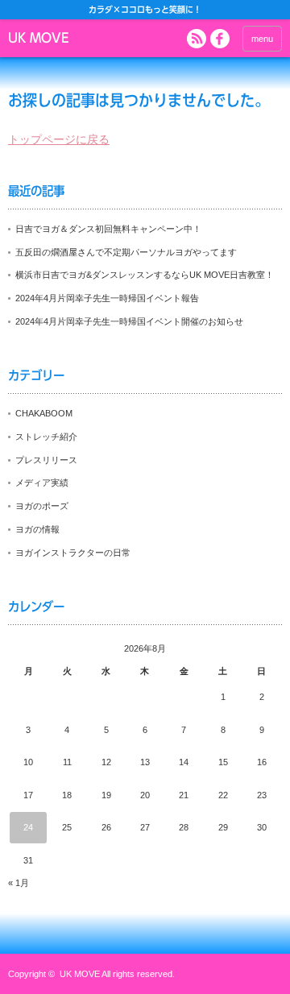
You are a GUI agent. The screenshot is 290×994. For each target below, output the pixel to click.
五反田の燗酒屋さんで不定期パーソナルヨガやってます (126, 252)
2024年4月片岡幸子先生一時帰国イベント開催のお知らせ (129, 321)
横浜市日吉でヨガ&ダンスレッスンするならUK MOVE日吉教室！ (144, 275)
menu (262, 38)
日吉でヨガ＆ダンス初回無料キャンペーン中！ (108, 229)
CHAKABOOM (43, 413)
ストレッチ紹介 (46, 436)
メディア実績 (41, 482)
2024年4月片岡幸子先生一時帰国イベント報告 (107, 298)
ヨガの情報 (37, 529)
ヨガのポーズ (41, 506)
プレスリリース (46, 460)
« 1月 (18, 883)
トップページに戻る (59, 139)
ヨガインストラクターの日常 (72, 552)
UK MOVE (38, 37)
